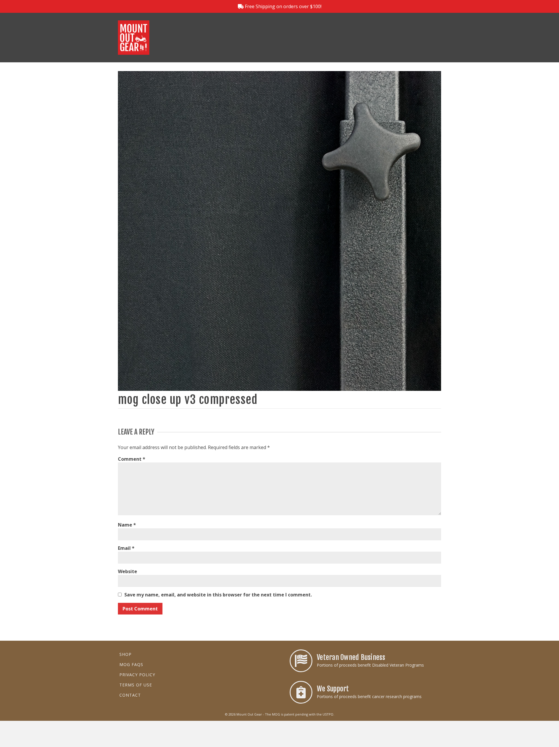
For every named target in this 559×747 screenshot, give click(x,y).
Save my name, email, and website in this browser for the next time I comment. (218, 594)
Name (127, 525)
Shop (125, 654)
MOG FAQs (131, 664)
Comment (131, 459)
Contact (130, 695)
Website (127, 571)
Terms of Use (135, 685)
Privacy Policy (137, 674)
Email (126, 548)
